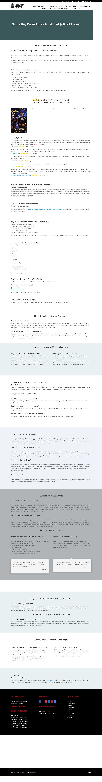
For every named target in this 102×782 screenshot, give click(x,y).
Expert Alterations (46, 8)
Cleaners (66, 8)
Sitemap (89, 772)
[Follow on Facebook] (40, 701)
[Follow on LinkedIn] (49, 701)
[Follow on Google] (55, 701)
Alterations (70, 707)
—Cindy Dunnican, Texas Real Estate (21, 175)
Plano (13, 252)
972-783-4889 (49, 680)
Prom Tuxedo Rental (65, 6)
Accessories (86, 6)
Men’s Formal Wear (52, 6)
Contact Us (70, 717)
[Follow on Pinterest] (52, 701)
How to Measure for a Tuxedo (47, 713)
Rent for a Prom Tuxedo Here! (51, 530)
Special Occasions (58, 8)
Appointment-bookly (39, 6)
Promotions (74, 8)
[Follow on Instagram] (46, 701)
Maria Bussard (16, 161)
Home (69, 701)
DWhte (14, 166)
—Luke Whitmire (15, 153)
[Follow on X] (43, 701)
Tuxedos (74, 6)
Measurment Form (44, 711)
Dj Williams (15, 146)
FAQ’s (80, 8)
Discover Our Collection (20, 321)
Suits (80, 6)
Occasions (70, 705)
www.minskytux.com (18, 289)
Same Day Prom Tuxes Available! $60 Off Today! (46, 24)
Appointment (71, 703)
